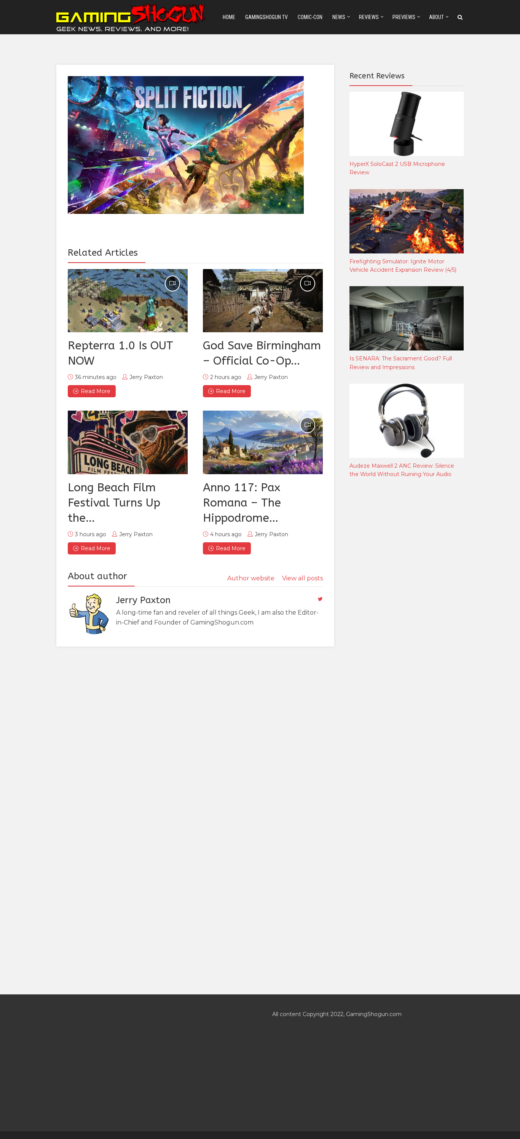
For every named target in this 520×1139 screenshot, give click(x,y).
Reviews (369, 17)
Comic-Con (310, 17)
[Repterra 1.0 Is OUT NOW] (128, 300)
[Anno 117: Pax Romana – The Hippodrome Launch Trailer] (263, 442)
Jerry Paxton (146, 377)
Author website (250, 578)
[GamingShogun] (131, 16)
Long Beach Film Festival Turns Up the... (114, 503)
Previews (403, 17)
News (338, 17)
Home (229, 17)
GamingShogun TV (266, 17)
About (436, 17)
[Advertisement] (406, 610)
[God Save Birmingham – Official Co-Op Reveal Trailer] (263, 300)
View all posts (302, 578)
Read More (95, 391)
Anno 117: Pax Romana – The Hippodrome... (242, 503)
